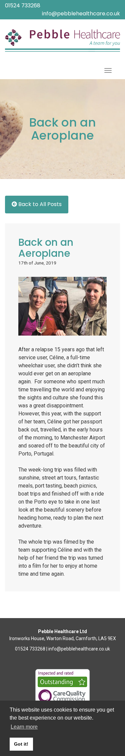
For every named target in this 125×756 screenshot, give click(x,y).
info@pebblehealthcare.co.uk (81, 13)
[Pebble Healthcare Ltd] (62, 40)
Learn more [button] (24, 727)
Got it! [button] (21, 744)
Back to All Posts (39, 203)
